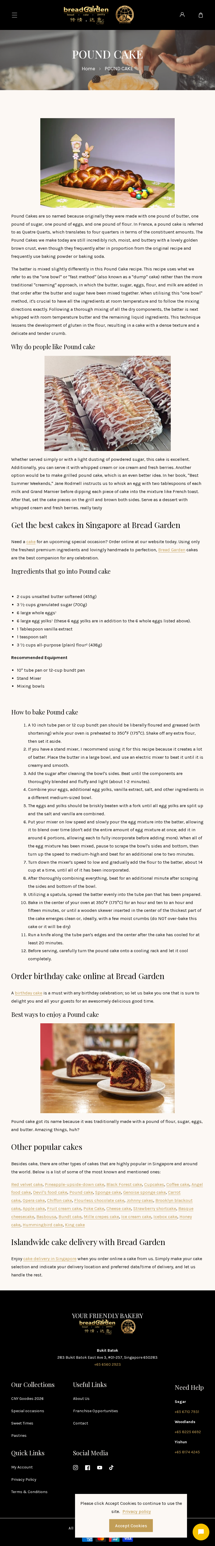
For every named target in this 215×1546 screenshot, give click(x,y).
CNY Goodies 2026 (27, 1398)
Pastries (19, 1435)
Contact (80, 1423)
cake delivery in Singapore (49, 1258)
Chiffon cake (59, 1200)
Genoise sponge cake (144, 1192)
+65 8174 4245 (187, 1452)
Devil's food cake (50, 1192)
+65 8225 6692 (188, 1432)
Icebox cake (165, 1216)
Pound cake (81, 1192)
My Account (22, 1467)
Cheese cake (118, 1208)
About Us (81, 1398)
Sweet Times (22, 1423)
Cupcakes (154, 1184)
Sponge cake (108, 1192)
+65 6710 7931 (187, 1411)
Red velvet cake (27, 1184)
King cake (75, 1224)
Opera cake (34, 1200)
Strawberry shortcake (154, 1208)
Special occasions (27, 1411)
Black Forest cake (124, 1184)
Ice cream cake (136, 1216)
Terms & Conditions (29, 1491)
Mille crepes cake (101, 1216)
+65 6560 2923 (107, 1364)
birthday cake (28, 993)
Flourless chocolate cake (99, 1200)
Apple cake (34, 1208)
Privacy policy (136, 1511)
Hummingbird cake (43, 1224)
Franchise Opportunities (95, 1411)
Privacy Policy (23, 1479)
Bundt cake (70, 1216)
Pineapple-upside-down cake (74, 1184)
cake (31, 541)
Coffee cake (177, 1184)
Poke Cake (93, 1208)
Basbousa (46, 1216)
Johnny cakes (140, 1200)
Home (88, 69)
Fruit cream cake (64, 1208)
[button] (14, 15)
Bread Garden (171, 549)
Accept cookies (131, 1525)
